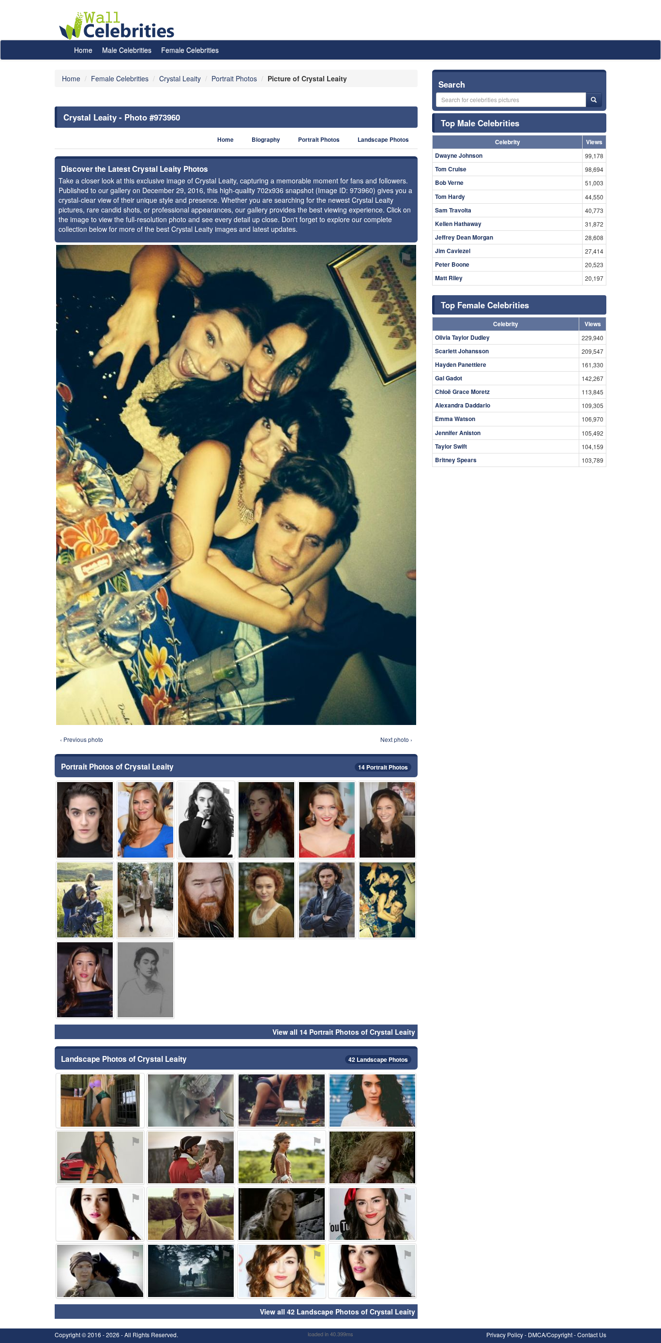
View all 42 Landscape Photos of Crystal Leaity (337, 1311)
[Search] (594, 99)
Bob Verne (449, 182)
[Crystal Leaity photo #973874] (100, 1157)
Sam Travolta (453, 210)
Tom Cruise (450, 169)
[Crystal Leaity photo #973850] (85, 820)
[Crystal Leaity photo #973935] (281, 1100)
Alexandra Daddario (462, 405)
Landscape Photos (383, 140)
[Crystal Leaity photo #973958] (145, 820)
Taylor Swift (451, 446)
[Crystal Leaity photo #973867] (145, 980)
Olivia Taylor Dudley (462, 337)
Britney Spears (456, 459)
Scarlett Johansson (462, 351)
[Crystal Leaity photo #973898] (100, 1100)
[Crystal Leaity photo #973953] (100, 1214)
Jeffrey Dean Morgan (464, 237)
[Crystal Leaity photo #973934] (100, 1270)
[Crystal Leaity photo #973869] (281, 1270)
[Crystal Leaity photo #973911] (191, 1157)
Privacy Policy (504, 1334)
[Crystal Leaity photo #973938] (266, 820)
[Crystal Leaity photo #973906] (372, 1214)
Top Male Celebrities (480, 123)
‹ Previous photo (81, 739)
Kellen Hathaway (458, 223)
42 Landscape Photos (378, 1059)
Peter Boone (452, 264)
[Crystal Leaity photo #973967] (85, 900)
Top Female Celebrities (485, 305)
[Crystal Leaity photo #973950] (145, 900)
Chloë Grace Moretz (462, 391)
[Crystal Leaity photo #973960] (387, 900)
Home (83, 50)
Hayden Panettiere (460, 364)
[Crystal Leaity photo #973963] (85, 980)
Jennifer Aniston (458, 432)
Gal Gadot (448, 378)
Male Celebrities (126, 50)
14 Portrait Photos (383, 767)
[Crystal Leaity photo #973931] (372, 1270)
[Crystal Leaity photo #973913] (281, 1214)
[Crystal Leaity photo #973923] (327, 900)
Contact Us (591, 1334)
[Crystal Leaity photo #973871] (266, 900)
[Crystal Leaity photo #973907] (327, 820)
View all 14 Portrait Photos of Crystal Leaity (343, 1032)
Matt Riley (449, 277)
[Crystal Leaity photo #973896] (372, 1157)
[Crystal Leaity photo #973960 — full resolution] (236, 485)
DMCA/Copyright (550, 1334)
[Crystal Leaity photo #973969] (191, 1270)
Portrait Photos (319, 140)
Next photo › (396, 739)
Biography (266, 140)
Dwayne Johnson (458, 155)
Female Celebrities (190, 50)
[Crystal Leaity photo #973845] (372, 1100)
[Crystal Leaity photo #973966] (387, 820)
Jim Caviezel (452, 250)
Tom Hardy (450, 196)
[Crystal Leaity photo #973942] (206, 900)
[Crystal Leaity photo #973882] (191, 1214)
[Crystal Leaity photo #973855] (206, 820)
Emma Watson (455, 418)
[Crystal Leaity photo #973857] (191, 1100)
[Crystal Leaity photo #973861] (281, 1157)
